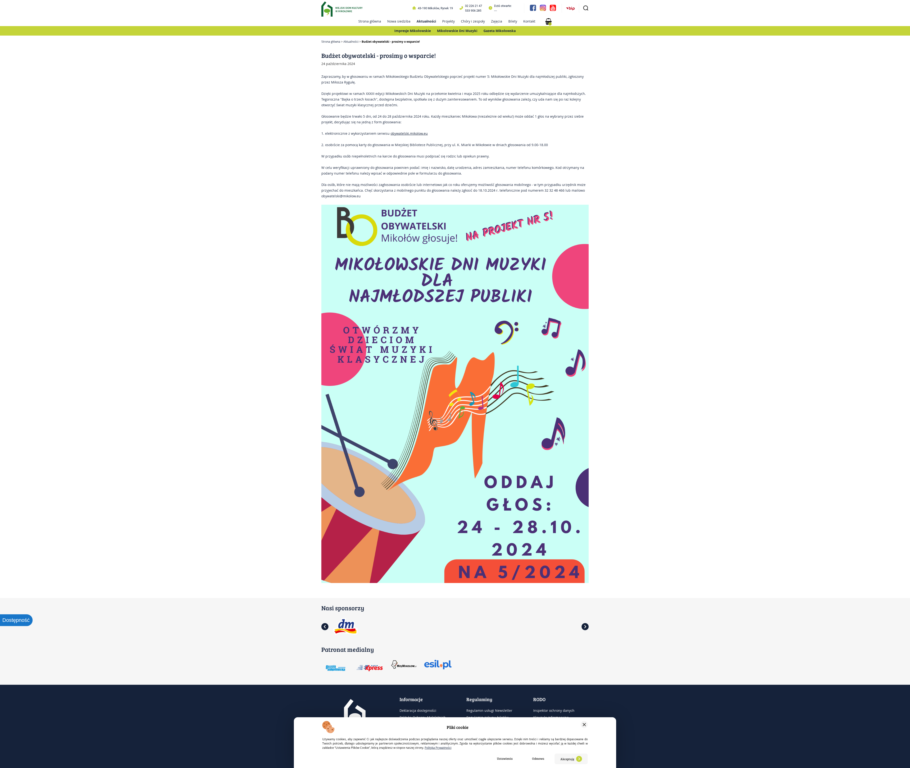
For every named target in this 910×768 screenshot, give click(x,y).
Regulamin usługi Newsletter (489, 710)
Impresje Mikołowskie (412, 30)
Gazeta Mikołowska (499, 30)
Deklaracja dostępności (418, 710)
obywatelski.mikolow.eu (409, 133)
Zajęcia (496, 21)
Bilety (512, 21)
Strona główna (369, 21)
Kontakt (529, 21)
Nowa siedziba (398, 21)
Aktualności (426, 21)
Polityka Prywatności (438, 747)
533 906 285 (473, 10)
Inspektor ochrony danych (553, 710)
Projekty (448, 21)
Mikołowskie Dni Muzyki (457, 30)
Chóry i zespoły (473, 21)
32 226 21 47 (473, 6)
